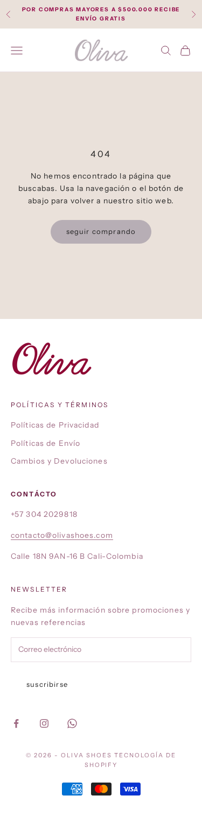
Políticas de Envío (45, 443)
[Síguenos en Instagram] (44, 723)
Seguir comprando (101, 231)
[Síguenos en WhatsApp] (72, 723)
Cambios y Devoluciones (59, 461)
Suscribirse (47, 684)
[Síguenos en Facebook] (16, 723)
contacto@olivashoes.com (62, 535)
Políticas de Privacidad (55, 425)
